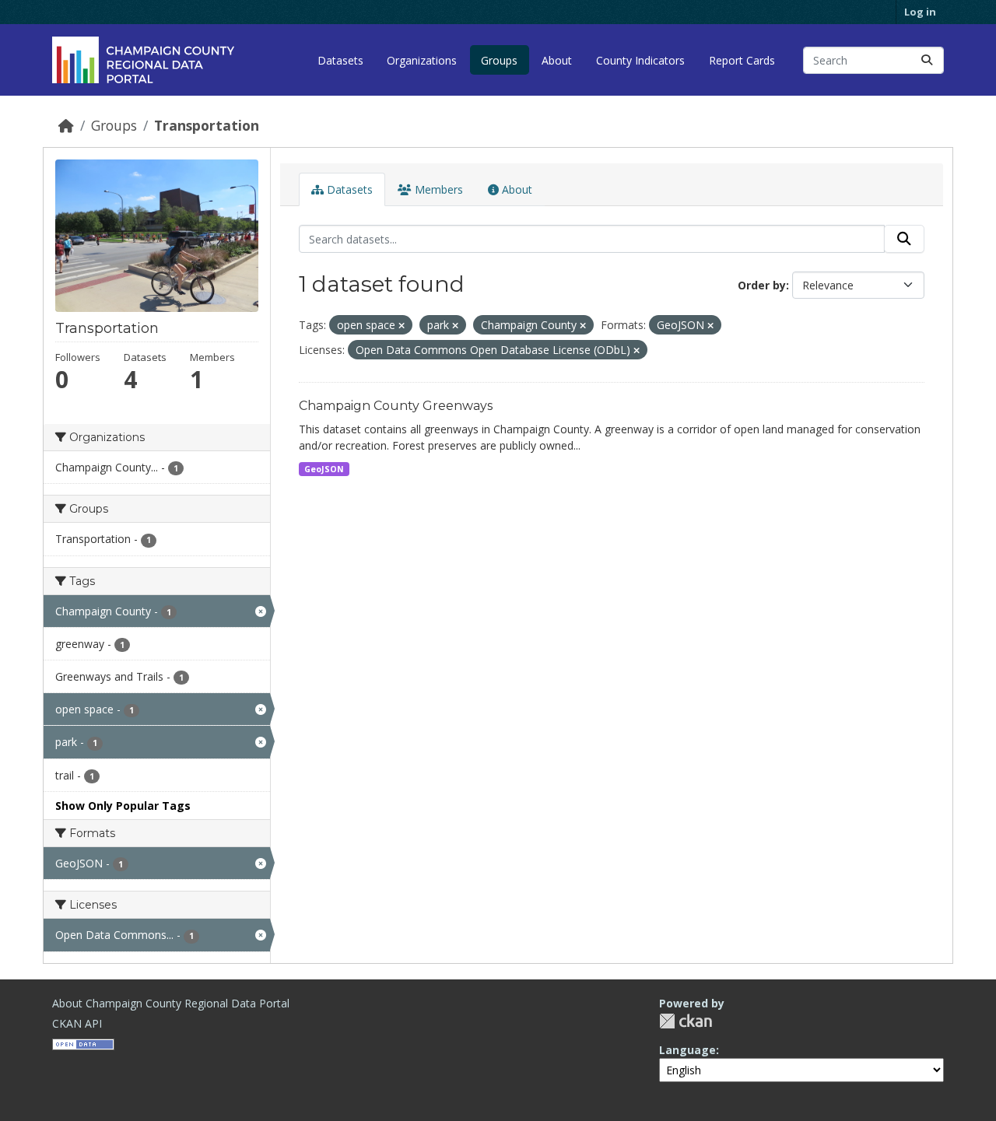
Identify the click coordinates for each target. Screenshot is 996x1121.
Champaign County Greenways (396, 405)
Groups (499, 60)
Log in (920, 12)
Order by (762, 285)
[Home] (66, 125)
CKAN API (77, 1023)
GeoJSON (324, 469)
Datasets (340, 60)
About (557, 60)
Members (437, 189)
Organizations (422, 60)
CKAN (685, 1021)
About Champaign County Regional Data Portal (170, 1003)
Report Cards (742, 60)
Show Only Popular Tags (123, 805)
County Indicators (640, 60)
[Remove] (401, 325)
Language (687, 1049)
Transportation (206, 125)
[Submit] (926, 60)
